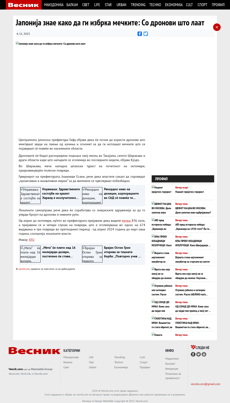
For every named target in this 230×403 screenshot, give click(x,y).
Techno (155, 4)
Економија (173, 4)
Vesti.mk (25, 373)
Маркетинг (172, 358)
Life (97, 4)
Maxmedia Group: (42, 369)
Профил (218, 4)
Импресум (171, 368)
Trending (138, 4)
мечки (127, 221)
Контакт (170, 363)
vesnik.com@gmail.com (205, 384)
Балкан (72, 4)
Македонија (53, 4)
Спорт (202, 4)
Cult (189, 4)
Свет (85, 4)
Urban (121, 4)
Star (108, 4)
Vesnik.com (16, 369)
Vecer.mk (14, 373)
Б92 (31, 240)
